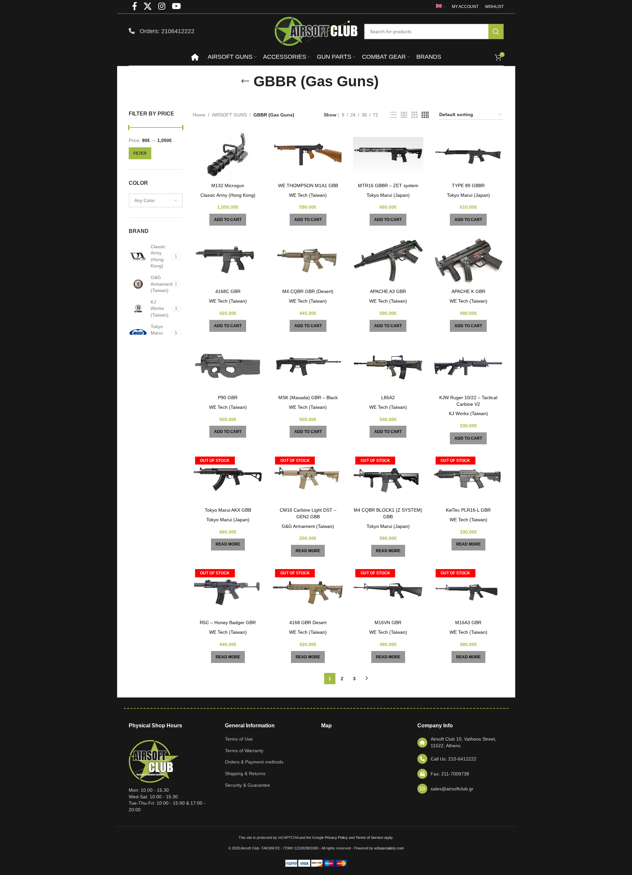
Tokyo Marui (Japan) (388, 195)
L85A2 (388, 397)
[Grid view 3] (414, 115)
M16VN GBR (388, 622)
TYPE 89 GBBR (468, 185)
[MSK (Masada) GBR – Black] (308, 367)
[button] (227, 220)
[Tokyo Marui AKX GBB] (228, 479)
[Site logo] (316, 31)
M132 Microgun (227, 185)
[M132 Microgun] (228, 155)
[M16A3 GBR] (468, 592)
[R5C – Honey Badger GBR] (228, 592)
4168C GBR (228, 291)
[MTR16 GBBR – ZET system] (388, 155)
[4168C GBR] (228, 260)
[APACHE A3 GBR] (388, 260)
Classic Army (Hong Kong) (227, 195)
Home (199, 114)
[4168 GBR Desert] (308, 592)
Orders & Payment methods (254, 762)
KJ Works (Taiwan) (468, 413)
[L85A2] (388, 367)
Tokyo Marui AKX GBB (228, 510)
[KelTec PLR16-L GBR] (468, 479)
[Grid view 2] (404, 115)
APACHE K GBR (468, 291)
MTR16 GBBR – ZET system (388, 185)
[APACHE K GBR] (468, 260)
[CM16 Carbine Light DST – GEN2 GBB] (308, 479)
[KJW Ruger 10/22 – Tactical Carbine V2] (468, 367)
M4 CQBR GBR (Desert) (307, 291)
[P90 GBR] (228, 367)
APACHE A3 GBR (388, 291)
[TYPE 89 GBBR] (468, 155)
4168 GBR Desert (307, 622)
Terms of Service (369, 837)
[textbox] (155, 200)
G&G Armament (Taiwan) (308, 526)
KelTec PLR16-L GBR (468, 510)
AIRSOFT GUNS (229, 114)
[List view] (393, 115)
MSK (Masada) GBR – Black (308, 397)
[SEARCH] (496, 31)
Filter (140, 153)
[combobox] (156, 200)
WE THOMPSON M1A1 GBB (308, 185)
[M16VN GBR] (388, 592)
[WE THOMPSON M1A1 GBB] (308, 155)
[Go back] (245, 81)
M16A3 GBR (468, 622)
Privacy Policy (336, 837)
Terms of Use (239, 739)
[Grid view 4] (425, 115)
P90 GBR (228, 397)
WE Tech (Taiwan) (308, 195)
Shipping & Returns (245, 773)
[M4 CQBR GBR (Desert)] (308, 260)
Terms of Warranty (244, 750)
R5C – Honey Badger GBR (228, 622)
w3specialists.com (389, 848)
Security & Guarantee (247, 785)
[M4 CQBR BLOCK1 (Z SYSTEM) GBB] (388, 479)
